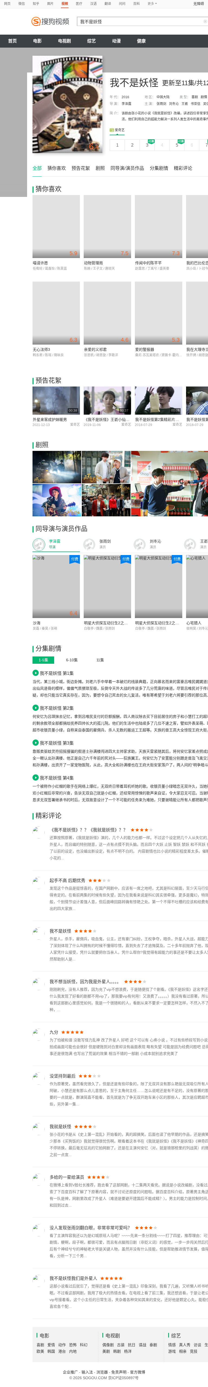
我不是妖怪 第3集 (57, 743)
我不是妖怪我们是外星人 (73, 1278)
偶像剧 (108, 1345)
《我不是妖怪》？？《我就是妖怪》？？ (89, 830)
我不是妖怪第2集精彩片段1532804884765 (171, 419)
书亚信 (195, 104)
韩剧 (117, 1351)
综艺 (91, 41)
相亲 (183, 1351)
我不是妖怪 (60, 931)
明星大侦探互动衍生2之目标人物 (111, 623)
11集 (100, 660)
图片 (50, 4)
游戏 (172, 1351)
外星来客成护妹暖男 (50, 419)
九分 (54, 1032)
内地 (73, 1351)
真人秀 (184, 1345)
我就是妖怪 (60, 1126)
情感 (172, 1345)
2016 (125, 97)
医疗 (79, 4)
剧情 (204, 97)
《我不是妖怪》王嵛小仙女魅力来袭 (114, 419)
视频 (64, 4)
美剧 (106, 1351)
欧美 (40, 1351)
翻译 (108, 4)
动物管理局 (93, 263)
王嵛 (184, 104)
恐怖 (73, 1345)
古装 (121, 1345)
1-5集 (43, 660)
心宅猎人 (194, 623)
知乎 (36, 4)
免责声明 (118, 1372)
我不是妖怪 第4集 (57, 777)
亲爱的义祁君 (95, 349)
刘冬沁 (174, 104)
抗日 (131, 1345)
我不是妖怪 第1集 (57, 673)
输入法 (87, 1372)
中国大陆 (163, 97)
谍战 (142, 1345)
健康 (141, 41)
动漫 (116, 41)
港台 (62, 1351)
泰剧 (153, 1345)
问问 (122, 4)
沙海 (36, 623)
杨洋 (128, 1351)
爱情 (51, 1345)
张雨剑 (161, 104)
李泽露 (126, 104)
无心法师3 (41, 349)
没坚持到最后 (63, 1076)
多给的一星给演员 (67, 1177)
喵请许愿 (40, 263)
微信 (21, 4)
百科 (136, 4)
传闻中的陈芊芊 (148, 263)
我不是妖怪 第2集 (57, 708)
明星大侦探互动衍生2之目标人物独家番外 (170, 623)
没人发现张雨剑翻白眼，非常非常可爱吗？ (91, 1228)
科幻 (83, 1345)
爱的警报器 (144, 349)
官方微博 (137, 1372)
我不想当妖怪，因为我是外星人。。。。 (85, 981)
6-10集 (72, 660)
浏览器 (102, 1372)
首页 (12, 41)
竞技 (193, 1351)
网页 (7, 4)
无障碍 (198, 4)
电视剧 (64, 41)
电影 (37, 41)
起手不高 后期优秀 (67, 880)
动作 (62, 1345)
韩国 (51, 1351)
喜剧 (194, 97)
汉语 (93, 4)
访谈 (197, 1345)
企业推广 (70, 1372)
